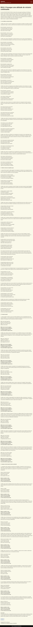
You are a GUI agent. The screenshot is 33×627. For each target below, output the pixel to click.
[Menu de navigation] (31, 2)
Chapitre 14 (2, 618)
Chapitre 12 (2, 619)
